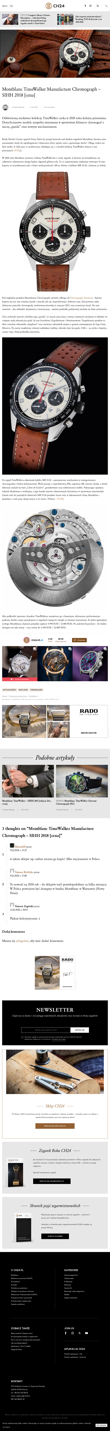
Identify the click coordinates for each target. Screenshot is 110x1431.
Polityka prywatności (19, 1288)
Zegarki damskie (70, 1298)
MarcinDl (20, 846)
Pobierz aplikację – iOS (73, 1354)
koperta (5, 301)
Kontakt (14, 1285)
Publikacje (68, 1281)
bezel (88, 305)
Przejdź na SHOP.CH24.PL (55, 1126)
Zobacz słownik (55, 1236)
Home (4, 696)
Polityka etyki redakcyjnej (21, 1301)
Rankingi (67, 1285)
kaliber (38, 480)
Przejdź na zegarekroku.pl (52, 1181)
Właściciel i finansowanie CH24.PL (24, 1294)
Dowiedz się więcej (59, 1039)
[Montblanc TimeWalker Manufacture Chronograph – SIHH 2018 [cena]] (55, 53)
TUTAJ (17, 150)
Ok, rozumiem (101, 1425)
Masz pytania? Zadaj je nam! (22, 1333)
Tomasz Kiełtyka (18, 107)
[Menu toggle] (11, 6)
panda (15, 126)
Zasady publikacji (18, 1304)
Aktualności (9, 690)
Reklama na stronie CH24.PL (22, 1278)
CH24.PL (55, 6)
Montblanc (33, 696)
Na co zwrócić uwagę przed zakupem (25, 1340)
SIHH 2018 (23, 690)
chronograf (95, 122)
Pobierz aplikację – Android (75, 1357)
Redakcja (14, 1275)
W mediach (15, 1281)
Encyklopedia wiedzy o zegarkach (24, 1336)
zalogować (22, 941)
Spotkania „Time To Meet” (21, 1346)
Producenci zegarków (18, 696)
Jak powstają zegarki (19, 1343)
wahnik (5, 491)
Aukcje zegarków (71, 1275)
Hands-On (68, 1288)
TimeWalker (36, 690)
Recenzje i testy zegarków (74, 1291)
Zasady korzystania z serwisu (22, 1291)
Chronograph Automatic (81, 297)
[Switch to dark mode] (98, 6)
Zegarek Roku (16, 1349)
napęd (8, 480)
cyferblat (29, 316)
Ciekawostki (69, 1278)
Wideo (66, 1294)
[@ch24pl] (26, 640)
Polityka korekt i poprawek (21, 1298)
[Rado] (55, 721)
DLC (67, 305)
